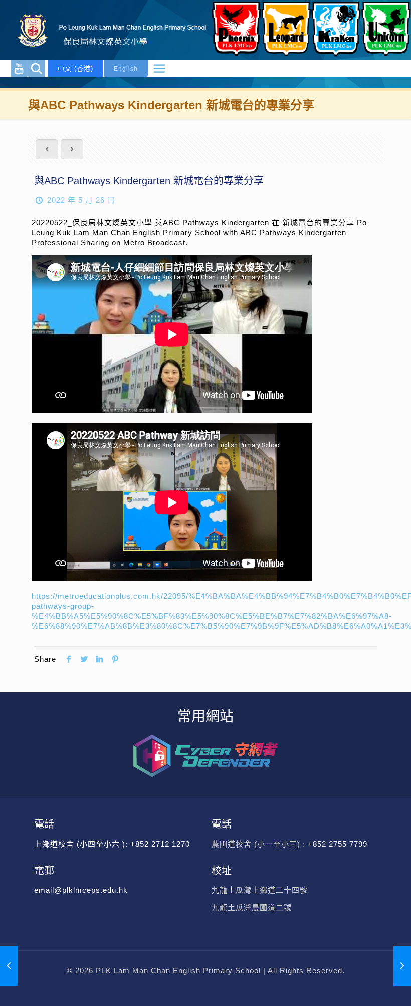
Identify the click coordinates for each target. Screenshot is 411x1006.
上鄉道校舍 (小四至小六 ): (82, 844)
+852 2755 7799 (339, 844)
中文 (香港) (75, 68)
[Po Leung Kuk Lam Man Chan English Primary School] (105, 30)
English (126, 68)
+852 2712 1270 (160, 844)
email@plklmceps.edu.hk (81, 890)
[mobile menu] (159, 68)
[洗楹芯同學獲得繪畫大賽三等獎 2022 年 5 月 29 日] (402, 966)
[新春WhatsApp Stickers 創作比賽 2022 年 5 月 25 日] (9, 966)
